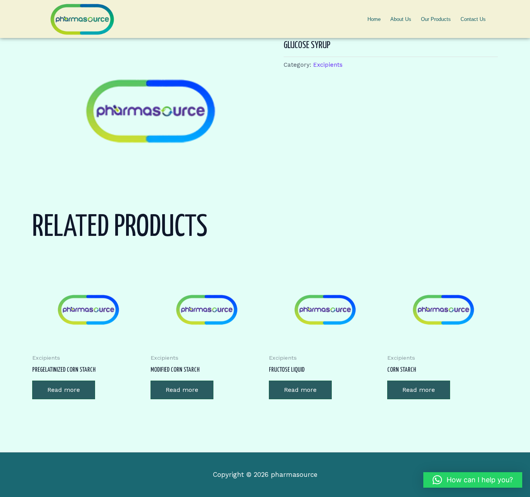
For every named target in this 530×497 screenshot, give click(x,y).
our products (436, 19)
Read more (63, 389)
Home (374, 19)
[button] (472, 480)
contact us (473, 19)
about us (400, 19)
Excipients (328, 64)
